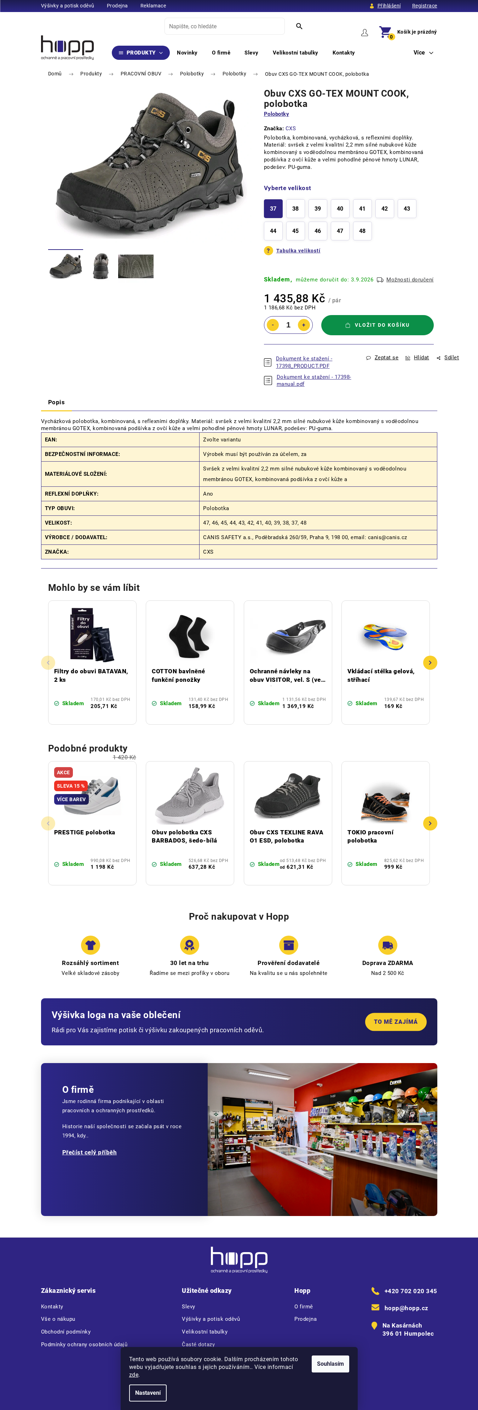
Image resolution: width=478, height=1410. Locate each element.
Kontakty (52, 1306)
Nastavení (148, 1392)
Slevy (188, 1306)
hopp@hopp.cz (406, 1308)
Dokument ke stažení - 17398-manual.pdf (314, 381)
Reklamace (153, 5)
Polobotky (276, 114)
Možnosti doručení (410, 279)
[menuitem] (141, 53)
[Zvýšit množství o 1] (303, 324)
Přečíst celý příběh (89, 1152)
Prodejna (117, 5)
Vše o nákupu (58, 1319)
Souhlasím (330, 1363)
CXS (291, 128)
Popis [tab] (56, 402)
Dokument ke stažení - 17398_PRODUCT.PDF (304, 362)
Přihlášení (389, 5)
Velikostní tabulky (205, 1332)
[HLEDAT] (299, 26)
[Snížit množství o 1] (272, 324)
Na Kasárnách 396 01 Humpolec (408, 1329)
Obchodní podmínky (66, 1332)
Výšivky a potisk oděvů (67, 5)
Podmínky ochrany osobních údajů (84, 1344)
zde (134, 1374)
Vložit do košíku (382, 325)
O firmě (303, 1306)
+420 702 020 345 (411, 1291)
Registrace (424, 5)
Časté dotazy (198, 1344)
